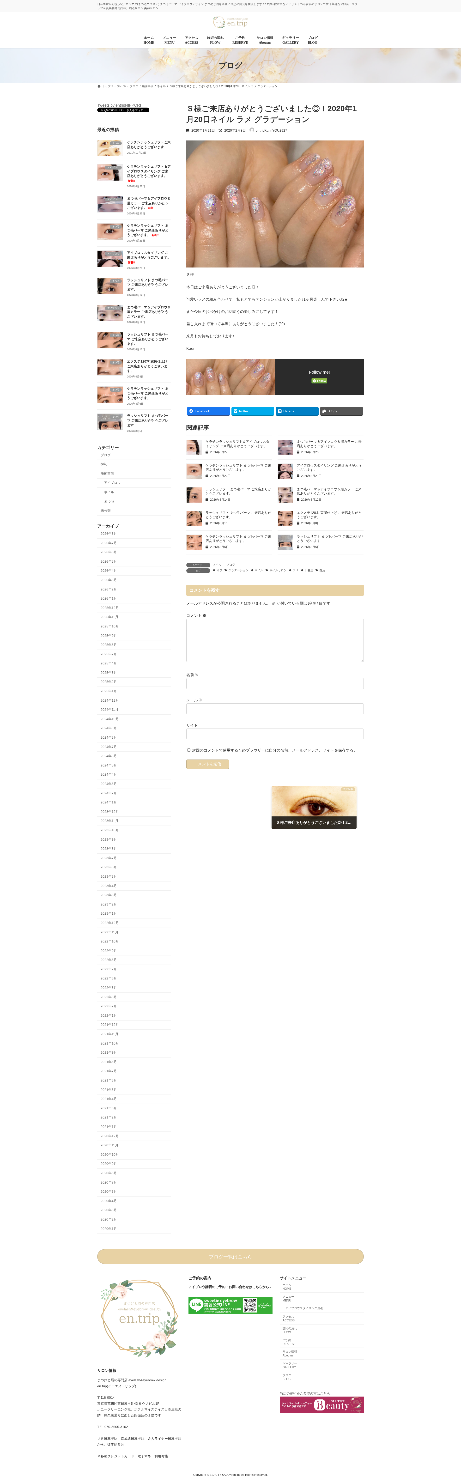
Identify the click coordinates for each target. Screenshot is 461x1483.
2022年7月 (109, 969)
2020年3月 (109, 1210)
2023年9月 (109, 839)
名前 (192, 675)
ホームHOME (287, 1286)
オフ (219, 570)
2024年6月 (109, 756)
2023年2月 (109, 904)
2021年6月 (109, 1080)
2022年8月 (109, 960)
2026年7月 (109, 543)
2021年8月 (109, 1062)
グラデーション (238, 570)
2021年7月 (109, 1071)
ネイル (217, 564)
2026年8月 (109, 533)
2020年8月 (109, 1173)
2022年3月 (109, 997)
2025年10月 (110, 626)
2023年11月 (109, 821)
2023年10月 (110, 830)
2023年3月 (109, 895)
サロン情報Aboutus (290, 1353)
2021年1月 (109, 1127)
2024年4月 (109, 775)
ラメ (295, 570)
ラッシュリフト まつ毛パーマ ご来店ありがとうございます (147, 420)
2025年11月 (109, 617)
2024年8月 (109, 737)
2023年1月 (109, 914)
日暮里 (309, 570)
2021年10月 (110, 1043)
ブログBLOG (287, 1377)
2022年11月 (109, 932)
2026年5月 (109, 561)
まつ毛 (109, 501)
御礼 (104, 464)
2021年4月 (109, 1099)
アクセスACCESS (289, 1318)
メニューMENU (288, 1298)
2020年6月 (109, 1192)
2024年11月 (109, 710)
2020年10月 (110, 1154)
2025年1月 (109, 691)
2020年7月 (109, 1182)
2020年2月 (109, 1219)
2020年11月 (109, 1145)
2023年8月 (109, 849)
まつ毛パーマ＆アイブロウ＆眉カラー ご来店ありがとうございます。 (149, 203)
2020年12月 (110, 1136)
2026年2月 (109, 589)
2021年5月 (109, 1090)
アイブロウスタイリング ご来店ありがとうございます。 (149, 257)
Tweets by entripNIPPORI (119, 105)
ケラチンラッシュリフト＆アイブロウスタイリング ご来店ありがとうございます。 (149, 173)
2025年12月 (110, 608)
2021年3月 (109, 1108)
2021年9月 (109, 1053)
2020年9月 (109, 1164)
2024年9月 (109, 728)
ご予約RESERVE (290, 1341)
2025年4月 (109, 663)
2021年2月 (109, 1117)
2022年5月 (109, 988)
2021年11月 (109, 1034)
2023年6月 (109, 867)
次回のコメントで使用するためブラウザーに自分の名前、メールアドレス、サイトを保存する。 (274, 750)
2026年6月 (109, 552)
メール (194, 700)
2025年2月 (109, 682)
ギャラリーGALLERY (290, 1365)
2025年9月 (109, 636)
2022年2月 (109, 1006)
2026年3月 (109, 580)
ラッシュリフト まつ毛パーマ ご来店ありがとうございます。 (147, 284)
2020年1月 (109, 1229)
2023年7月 (109, 858)
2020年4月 (109, 1201)
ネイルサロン (278, 570)
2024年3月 (109, 784)
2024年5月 (109, 765)
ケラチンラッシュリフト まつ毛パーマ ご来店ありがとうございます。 (147, 230)
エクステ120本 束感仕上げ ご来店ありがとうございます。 (147, 366)
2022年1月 (109, 1015)
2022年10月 (110, 941)
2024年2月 (109, 793)
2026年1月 (109, 599)
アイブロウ (112, 483)
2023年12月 (110, 812)
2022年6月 (109, 978)
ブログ (230, 564)
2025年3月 (109, 673)
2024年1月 (109, 802)
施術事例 (107, 473)
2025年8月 (109, 645)
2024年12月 (110, 700)
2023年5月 (109, 876)
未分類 (106, 511)
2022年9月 (109, 951)
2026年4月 (109, 571)
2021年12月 (110, 1025)
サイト (192, 725)
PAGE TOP (446, 1434)
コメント (196, 616)
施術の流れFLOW (290, 1330)
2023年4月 (109, 886)
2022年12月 (110, 923)
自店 (322, 570)
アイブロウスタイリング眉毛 (304, 1308)
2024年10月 (110, 719)
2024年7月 (109, 747)
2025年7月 (109, 654)
